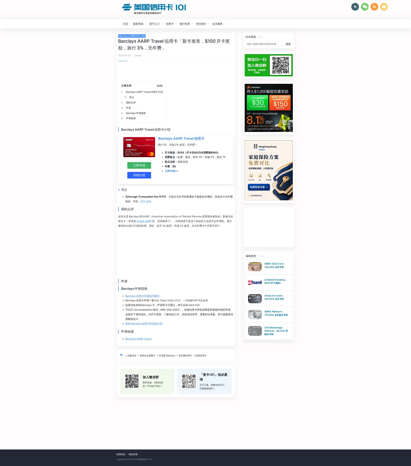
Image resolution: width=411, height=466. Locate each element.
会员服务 (217, 23)
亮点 (129, 97)
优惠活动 (131, 355)
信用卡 (170, 23)
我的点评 (128, 102)
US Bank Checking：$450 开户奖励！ (275, 281)
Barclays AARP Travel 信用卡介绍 (142, 92)
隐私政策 (133, 454)
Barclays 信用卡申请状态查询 (142, 295)
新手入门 (154, 23)
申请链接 (128, 118)
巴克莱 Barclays (167, 355)
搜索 (288, 44)
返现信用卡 (201, 355)
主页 (125, 23)
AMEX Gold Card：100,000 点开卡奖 (274, 265)
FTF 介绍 (146, 201)
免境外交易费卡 (147, 355)
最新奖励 (138, 23)
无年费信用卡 (185, 355)
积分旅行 (201, 23)
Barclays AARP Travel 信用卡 (181, 138)
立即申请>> (172, 171)
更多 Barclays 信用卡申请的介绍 (143, 323)
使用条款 (120, 454)
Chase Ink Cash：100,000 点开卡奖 (274, 297)
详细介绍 (139, 175)
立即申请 (139, 165)
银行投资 (185, 23)
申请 (126, 107)
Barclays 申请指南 (133, 113)
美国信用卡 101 (145, 459)
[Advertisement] (175, 72)
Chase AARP (144, 221)
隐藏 (159, 85)
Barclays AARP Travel (138, 338)
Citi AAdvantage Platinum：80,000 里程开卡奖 (276, 330)
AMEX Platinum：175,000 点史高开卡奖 (276, 313)
